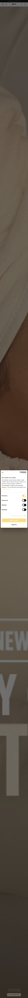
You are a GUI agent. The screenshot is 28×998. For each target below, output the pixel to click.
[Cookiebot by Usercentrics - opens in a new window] (20, 472)
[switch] (24, 500)
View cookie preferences (16, 515)
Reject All (14, 524)
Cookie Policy (5, 489)
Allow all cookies (14, 520)
